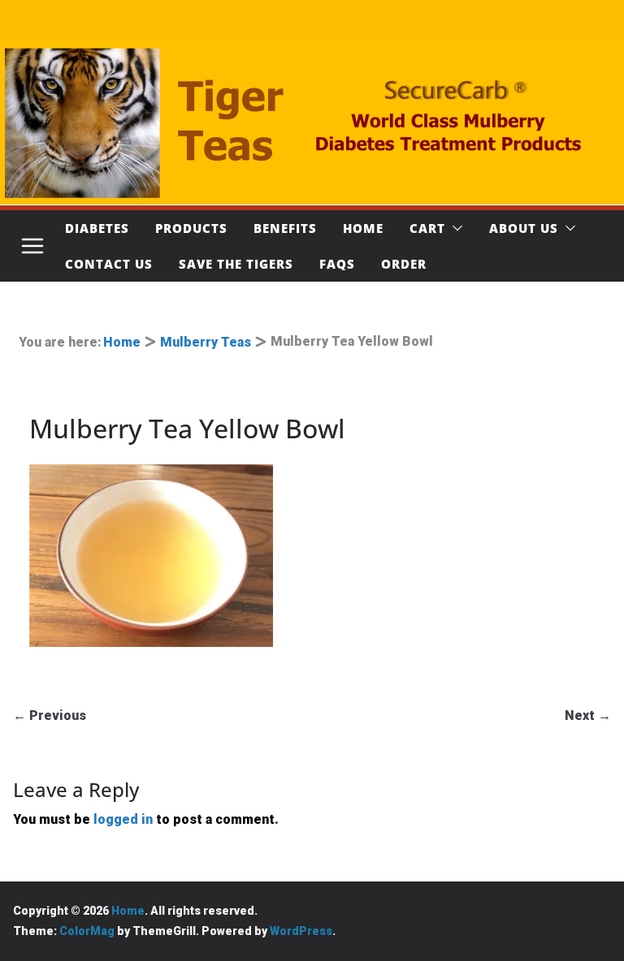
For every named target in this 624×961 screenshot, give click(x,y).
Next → (588, 715)
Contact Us (109, 264)
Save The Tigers (236, 264)
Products (191, 228)
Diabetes (97, 228)
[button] (454, 228)
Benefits (285, 228)
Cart (427, 228)
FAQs (337, 264)
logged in (123, 819)
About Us (523, 228)
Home (363, 228)
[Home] (312, 122)
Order (404, 264)
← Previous (49, 715)
